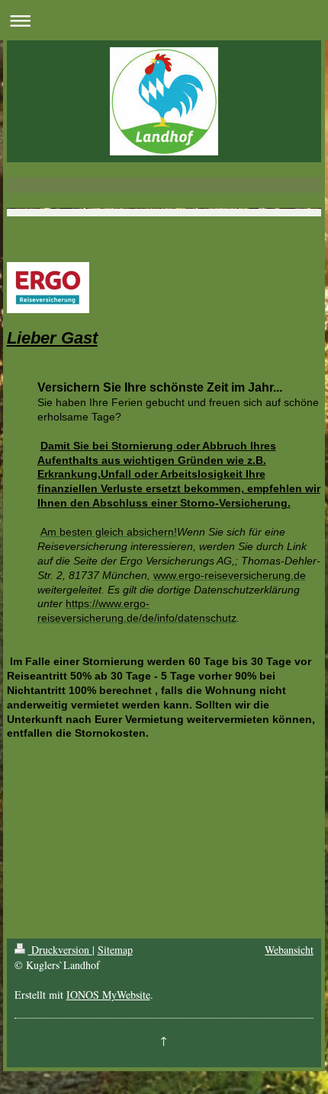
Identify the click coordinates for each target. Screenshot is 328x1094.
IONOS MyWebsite (108, 994)
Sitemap (115, 949)
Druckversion (60, 949)
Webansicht (289, 949)
